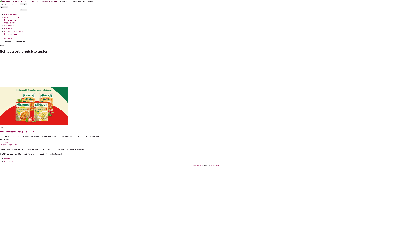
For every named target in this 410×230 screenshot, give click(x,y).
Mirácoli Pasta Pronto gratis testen (17, 132)
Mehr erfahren (7, 142)
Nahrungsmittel (10, 20)
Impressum (8, 158)
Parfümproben (10, 28)
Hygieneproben (10, 34)
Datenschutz (9, 161)
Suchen (23, 4)
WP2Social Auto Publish (196, 165)
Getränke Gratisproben (13, 31)
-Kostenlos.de (8, 145)
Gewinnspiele (9, 25)
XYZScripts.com (215, 165)
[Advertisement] (205, 71)
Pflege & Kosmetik (11, 17)
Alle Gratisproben (11, 14)
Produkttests (9, 23)
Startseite (8, 38)
